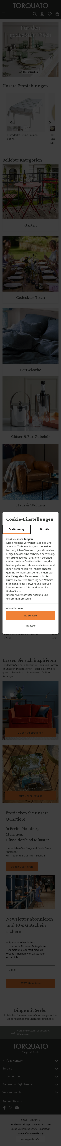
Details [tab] (44, 529)
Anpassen (30, 625)
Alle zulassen (30, 615)
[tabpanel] (30, 569)
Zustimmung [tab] (16, 529)
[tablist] (30, 529)
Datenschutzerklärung (29, 595)
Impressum (24, 598)
